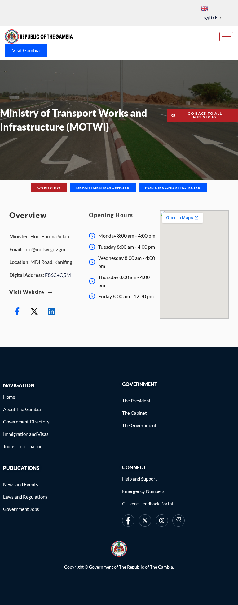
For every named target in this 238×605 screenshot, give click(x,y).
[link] (39, 36)
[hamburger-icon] (226, 36)
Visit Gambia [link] (26, 50)
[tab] (49, 187)
